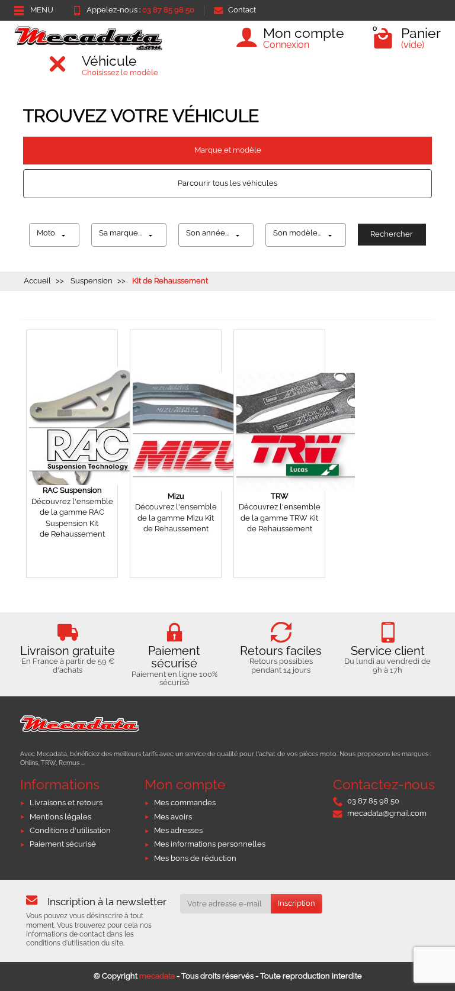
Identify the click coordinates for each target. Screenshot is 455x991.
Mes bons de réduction (195, 858)
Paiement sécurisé (63, 844)
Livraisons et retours (66, 802)
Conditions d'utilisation (70, 830)
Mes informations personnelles (209, 844)
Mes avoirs (173, 816)
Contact (242, 9)
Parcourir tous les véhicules (227, 183)
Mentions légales (60, 816)
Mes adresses (178, 830)
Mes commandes (185, 802)
